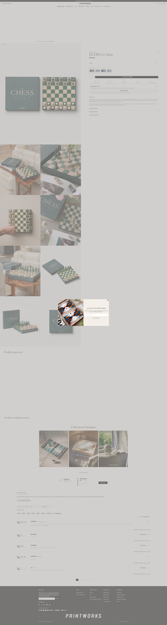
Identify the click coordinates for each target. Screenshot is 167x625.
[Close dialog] (108, 300)
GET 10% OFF (96, 318)
